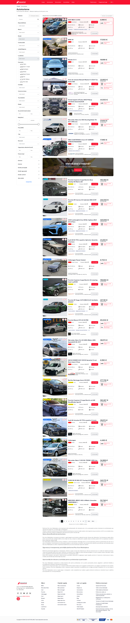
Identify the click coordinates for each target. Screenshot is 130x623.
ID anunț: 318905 (85, 482)
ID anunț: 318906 (83, 404)
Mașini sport (60, 596)
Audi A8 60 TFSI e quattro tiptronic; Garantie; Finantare (83, 241)
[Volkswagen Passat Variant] (55, 267)
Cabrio (24, 64)
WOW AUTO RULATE (79, 372)
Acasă (43, 2)
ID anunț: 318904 (83, 504)
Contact (79, 600)
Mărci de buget (61, 590)
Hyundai (43, 609)
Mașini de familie (61, 594)
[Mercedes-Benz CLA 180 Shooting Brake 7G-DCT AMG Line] (55, 127)
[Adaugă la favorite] (66, 19)
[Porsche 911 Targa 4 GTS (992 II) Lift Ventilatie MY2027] (55, 307)
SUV (24, 76)
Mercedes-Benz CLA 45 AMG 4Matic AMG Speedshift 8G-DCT (81, 341)
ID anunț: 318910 (83, 284)
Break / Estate (26, 74)
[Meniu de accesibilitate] (18, 598)
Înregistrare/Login (103, 2)
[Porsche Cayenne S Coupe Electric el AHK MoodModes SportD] (55, 407)
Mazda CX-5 (72, 60)
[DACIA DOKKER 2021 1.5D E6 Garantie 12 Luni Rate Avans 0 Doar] (55, 367)
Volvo (42, 600)
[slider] (19, 124)
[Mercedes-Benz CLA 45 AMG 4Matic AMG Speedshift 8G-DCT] (55, 347)
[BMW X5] (55, 46)
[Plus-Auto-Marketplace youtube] (24, 593)
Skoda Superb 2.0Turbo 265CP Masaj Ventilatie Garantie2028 (80, 101)
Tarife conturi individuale (101, 588)
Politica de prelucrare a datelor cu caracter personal (104, 594)
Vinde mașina (80, 606)
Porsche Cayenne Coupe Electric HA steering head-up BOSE (82, 281)
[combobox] (29, 26)
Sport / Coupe (26, 66)
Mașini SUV (60, 592)
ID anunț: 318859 (82, 244)
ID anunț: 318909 (83, 304)
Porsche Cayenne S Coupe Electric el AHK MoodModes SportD (81, 401)
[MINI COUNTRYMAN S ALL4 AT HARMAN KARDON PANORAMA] (55, 147)
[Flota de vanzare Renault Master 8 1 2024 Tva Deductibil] (55, 87)
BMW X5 (70, 40)
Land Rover (43, 606)
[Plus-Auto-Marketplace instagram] (21, 593)
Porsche (43, 592)
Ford (42, 596)
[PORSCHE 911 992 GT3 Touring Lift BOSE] (55, 487)
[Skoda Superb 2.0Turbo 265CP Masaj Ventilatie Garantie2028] (55, 107)
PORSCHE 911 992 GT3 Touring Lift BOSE (81, 480)
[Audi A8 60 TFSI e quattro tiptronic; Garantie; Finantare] (55, 247)
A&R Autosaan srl (72, 453)
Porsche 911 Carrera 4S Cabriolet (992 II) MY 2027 (82, 201)
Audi (42, 590)
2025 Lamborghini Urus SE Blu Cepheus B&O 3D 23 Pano (82, 221)
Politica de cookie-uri (101, 592)
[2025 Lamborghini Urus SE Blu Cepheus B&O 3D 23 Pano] (55, 227)
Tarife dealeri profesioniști (102, 590)
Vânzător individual (73, 53)
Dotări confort (22, 174)
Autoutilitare (66, 2)
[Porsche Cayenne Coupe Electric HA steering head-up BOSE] (55, 287)
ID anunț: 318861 (82, 224)
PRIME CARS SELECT (77, 353)
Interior (20, 164)
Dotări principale (22, 167)
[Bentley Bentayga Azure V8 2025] (55, 387)
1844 (93, 521)
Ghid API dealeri (80, 609)
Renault (43, 598)
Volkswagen (72, 440)
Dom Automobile (79, 153)
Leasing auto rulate (81, 602)
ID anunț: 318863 (82, 144)
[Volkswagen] (55, 447)
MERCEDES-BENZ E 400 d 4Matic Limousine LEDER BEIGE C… (82, 501)
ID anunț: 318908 (83, 382)
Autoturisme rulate (62, 604)
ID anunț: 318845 (84, 262)
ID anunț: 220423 (83, 22)
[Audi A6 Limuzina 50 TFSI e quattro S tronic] (55, 427)
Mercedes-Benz (45, 588)
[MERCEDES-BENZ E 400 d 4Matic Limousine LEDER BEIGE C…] (55, 507)
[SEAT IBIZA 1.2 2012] (55, 27)
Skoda (42, 602)
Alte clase (25, 81)
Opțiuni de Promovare (101, 585)
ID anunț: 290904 (82, 104)
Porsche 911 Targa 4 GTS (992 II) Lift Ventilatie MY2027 (83, 301)
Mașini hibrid (60, 598)
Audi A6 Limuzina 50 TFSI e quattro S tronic (82, 420)
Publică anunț (93, 2)
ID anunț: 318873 (82, 62)
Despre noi (79, 588)
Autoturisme (50, 2)
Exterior (20, 160)
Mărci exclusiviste (62, 585)
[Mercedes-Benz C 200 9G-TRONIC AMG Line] (55, 467)
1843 (89, 521)
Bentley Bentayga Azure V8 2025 (79, 380)
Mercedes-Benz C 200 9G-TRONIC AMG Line (82, 460)
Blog (78, 598)
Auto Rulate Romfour (79, 92)
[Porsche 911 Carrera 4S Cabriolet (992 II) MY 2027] (55, 207)
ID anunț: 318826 (82, 462)
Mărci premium (61, 588)
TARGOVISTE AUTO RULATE (77, 32)
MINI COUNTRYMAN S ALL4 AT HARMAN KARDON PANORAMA (80, 141)
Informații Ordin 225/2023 (102, 607)
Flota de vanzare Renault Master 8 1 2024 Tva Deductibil (83, 81)
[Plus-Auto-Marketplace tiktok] (27, 593)
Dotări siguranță (22, 171)
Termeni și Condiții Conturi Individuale (104, 601)
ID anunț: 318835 (84, 364)
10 (83, 521)
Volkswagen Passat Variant (77, 260)
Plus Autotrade (79, 193)
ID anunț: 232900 (84, 83)
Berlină (24, 71)
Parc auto (79, 604)
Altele (73, 2)
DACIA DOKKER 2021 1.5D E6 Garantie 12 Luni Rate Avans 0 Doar (82, 361)
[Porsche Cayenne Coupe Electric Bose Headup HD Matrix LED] (55, 187)
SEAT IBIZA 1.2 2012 (74, 20)
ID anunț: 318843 (82, 322)
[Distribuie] (63, 19)
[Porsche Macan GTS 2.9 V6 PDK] (55, 327)
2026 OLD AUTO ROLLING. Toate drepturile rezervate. (35, 619)
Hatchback (25, 69)
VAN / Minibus (26, 79)
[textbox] (25, 32)
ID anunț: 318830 (82, 442)
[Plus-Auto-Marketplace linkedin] (30, 593)
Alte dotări (21, 178)
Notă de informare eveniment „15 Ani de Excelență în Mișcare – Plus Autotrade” (104, 610)
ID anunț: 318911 (83, 204)
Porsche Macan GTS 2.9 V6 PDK (78, 320)
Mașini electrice (61, 600)
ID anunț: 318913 (83, 184)
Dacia (42, 604)
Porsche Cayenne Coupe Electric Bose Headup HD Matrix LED (80, 181)
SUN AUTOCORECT (78, 113)
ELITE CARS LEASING (75, 333)
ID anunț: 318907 (82, 42)
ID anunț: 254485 (84, 124)
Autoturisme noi (61, 602)
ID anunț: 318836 (82, 344)
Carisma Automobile (79, 133)
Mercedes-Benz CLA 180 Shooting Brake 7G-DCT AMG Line (82, 121)
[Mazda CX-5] (55, 66)
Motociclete (58, 2)
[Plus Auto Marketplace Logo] (21, 2)
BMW (42, 585)
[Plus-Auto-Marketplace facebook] (18, 593)
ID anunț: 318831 (82, 422)
